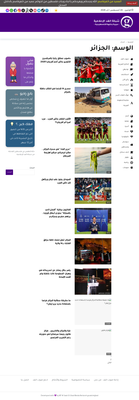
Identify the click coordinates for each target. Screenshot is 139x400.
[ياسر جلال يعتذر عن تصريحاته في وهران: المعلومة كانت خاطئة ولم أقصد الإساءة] (93, 281)
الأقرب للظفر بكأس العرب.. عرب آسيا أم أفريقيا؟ (56, 120)
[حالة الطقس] (56, 10)
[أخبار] (110, 89)
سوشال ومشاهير (104, 293)
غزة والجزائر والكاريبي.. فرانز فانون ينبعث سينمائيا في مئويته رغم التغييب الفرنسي (55, 334)
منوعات (108, 323)
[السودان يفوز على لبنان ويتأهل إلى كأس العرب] (93, 191)
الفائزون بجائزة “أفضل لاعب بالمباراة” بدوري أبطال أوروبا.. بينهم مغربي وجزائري (56, 213)
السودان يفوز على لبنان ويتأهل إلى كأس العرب (56, 181)
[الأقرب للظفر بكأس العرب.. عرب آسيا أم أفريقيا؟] (93, 130)
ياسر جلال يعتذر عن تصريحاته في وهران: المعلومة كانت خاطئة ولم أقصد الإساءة (55, 273)
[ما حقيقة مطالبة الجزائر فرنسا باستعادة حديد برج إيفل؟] (93, 312)
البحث (32, 168)
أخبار (109, 112)
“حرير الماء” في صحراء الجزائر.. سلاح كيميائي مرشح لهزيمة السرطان (56, 152)
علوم (109, 172)
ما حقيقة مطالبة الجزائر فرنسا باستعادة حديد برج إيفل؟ (56, 302)
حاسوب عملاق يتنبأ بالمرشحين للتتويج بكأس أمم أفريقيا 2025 (55, 60)
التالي (109, 363)
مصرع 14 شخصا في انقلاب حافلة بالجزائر (55, 90)
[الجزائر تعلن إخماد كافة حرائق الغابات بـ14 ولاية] (93, 251)
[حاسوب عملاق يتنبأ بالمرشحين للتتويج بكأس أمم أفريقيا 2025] (93, 70)
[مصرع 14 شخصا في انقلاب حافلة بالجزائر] (93, 100)
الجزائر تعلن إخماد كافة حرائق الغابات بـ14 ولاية (57, 241)
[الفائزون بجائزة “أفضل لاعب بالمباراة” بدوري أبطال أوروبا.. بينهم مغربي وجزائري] (93, 221)
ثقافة (108, 354)
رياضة (108, 81)
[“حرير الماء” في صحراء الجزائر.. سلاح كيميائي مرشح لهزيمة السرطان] (93, 160)
